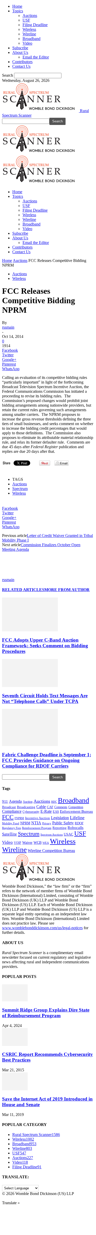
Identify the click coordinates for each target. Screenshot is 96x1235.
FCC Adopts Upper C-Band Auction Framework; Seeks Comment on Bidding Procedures (45, 645)
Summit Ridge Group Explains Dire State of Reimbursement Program (45, 1012)
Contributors (22, 62)
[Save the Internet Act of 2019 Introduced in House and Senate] (15, 1089)
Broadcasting (26, 807)
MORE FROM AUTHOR (67, 589)
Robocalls (75, 827)
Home (17, 6)
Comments (60, 807)
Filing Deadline (35, 25)
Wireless (29, 29)
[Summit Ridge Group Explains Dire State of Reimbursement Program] (15, 1000)
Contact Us (21, 66)
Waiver (27, 842)
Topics (17, 11)
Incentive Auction (37, 818)
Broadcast (9, 807)
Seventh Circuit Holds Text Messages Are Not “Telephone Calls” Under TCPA (45, 698)
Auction (28, 801)
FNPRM (19, 818)
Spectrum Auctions (51, 834)
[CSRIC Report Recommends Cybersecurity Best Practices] (15, 1044)
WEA (45, 842)
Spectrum (20, 488)
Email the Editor (36, 57)
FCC (8, 817)
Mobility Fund (10, 823)
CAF (50, 807)
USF (26, 20)
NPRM (25, 823)
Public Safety (63, 823)
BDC (54, 801)
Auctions (30, 15)
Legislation (60, 818)
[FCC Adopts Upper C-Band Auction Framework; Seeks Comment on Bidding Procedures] (30, 630)
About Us (20, 52)
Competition (75, 807)
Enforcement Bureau (76, 811)
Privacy (46, 823)
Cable (41, 807)
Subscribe (20, 48)
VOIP (17, 843)
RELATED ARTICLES (23, 589)
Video (27, 43)
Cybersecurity (31, 811)
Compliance (12, 811)
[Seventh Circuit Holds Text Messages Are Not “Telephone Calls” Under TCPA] (30, 685)
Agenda (15, 801)
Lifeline (77, 817)
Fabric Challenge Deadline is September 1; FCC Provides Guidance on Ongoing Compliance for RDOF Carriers (46, 760)
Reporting (59, 828)
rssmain (8, 327)
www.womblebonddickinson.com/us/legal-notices (42, 928)
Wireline (29, 34)
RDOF (79, 823)
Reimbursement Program (36, 827)
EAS (56, 811)
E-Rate (46, 811)
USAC (68, 834)
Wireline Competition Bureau (51, 850)
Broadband (31, 38)
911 (5, 801)
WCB (37, 842)
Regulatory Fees (11, 827)
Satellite (9, 834)
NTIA (36, 823)
